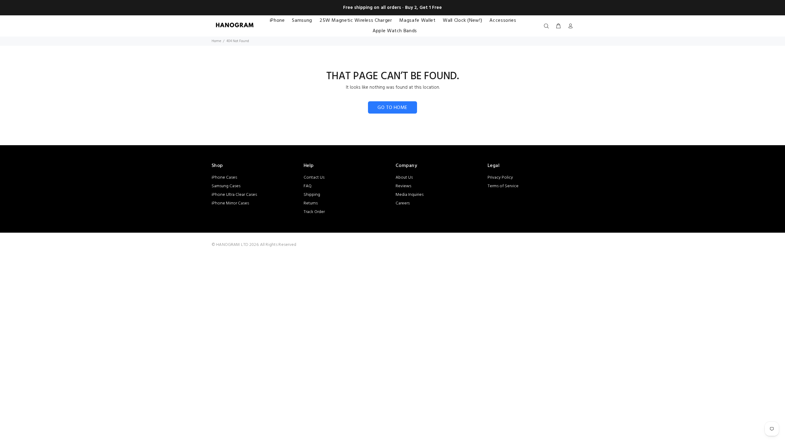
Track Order (314, 211)
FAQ (308, 186)
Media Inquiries (409, 194)
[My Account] (569, 26)
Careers (403, 203)
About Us (404, 177)
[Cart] (558, 26)
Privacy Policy (500, 177)
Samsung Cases (226, 186)
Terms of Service (503, 186)
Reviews (403, 186)
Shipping (312, 194)
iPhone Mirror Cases (230, 203)
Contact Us (314, 177)
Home (216, 41)
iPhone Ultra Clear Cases (234, 194)
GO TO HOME (392, 108)
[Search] (547, 26)
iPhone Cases (224, 177)
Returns (311, 203)
